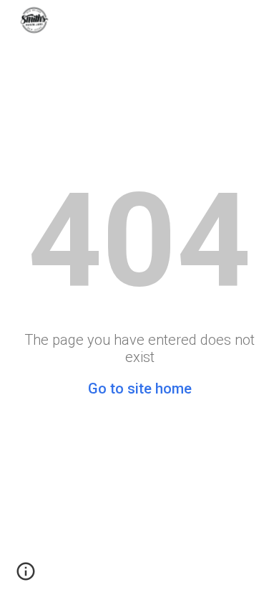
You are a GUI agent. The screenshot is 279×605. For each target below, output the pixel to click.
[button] (26, 576)
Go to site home (140, 388)
